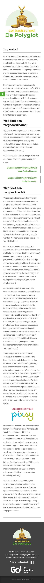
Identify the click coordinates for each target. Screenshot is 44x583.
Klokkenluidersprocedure (15, 557)
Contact (34, 555)
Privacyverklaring (32, 557)
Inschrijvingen (25, 555)
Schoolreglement (12, 555)
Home (23, 552)
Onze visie (30, 552)
